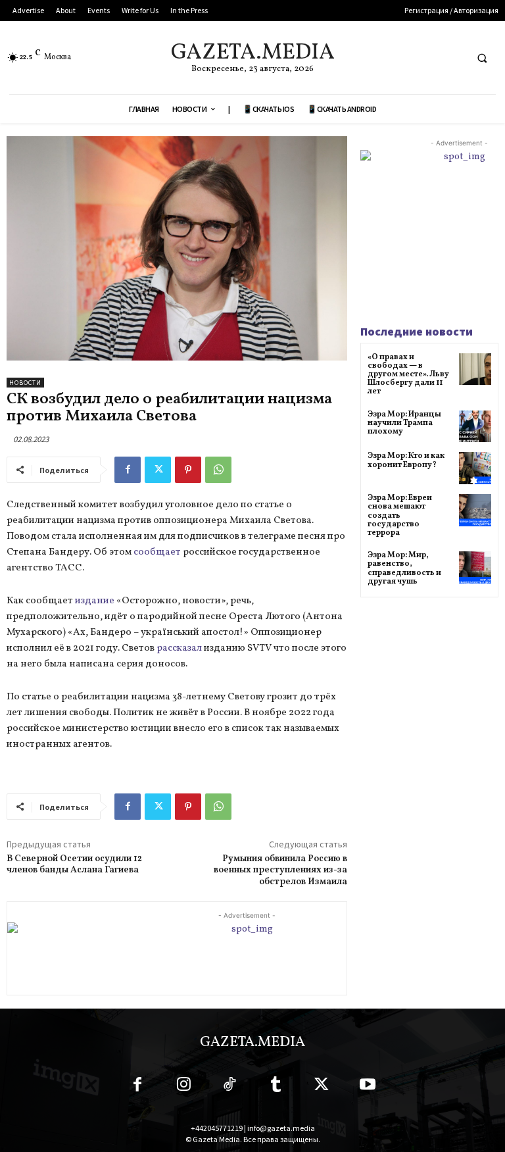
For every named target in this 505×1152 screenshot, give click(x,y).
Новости (25, 382)
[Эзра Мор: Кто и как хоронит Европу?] (475, 468)
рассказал (179, 648)
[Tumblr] (275, 1087)
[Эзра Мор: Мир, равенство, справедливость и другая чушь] (475, 567)
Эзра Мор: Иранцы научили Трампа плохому (404, 423)
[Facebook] (127, 470)
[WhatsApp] (218, 470)
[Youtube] (367, 1087)
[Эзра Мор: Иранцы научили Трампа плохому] (475, 427)
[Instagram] (183, 1087)
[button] (482, 57)
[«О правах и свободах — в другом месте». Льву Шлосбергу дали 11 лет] (475, 369)
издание (94, 601)
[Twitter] (158, 470)
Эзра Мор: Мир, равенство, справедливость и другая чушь (404, 568)
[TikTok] (229, 1087)
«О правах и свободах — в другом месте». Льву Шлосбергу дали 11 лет (408, 374)
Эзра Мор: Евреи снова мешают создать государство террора (400, 515)
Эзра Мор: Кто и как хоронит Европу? (406, 460)
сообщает (157, 552)
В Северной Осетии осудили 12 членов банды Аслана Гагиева (74, 865)
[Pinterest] (188, 470)
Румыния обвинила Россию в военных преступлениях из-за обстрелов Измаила (280, 871)
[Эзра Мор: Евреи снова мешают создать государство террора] (475, 510)
